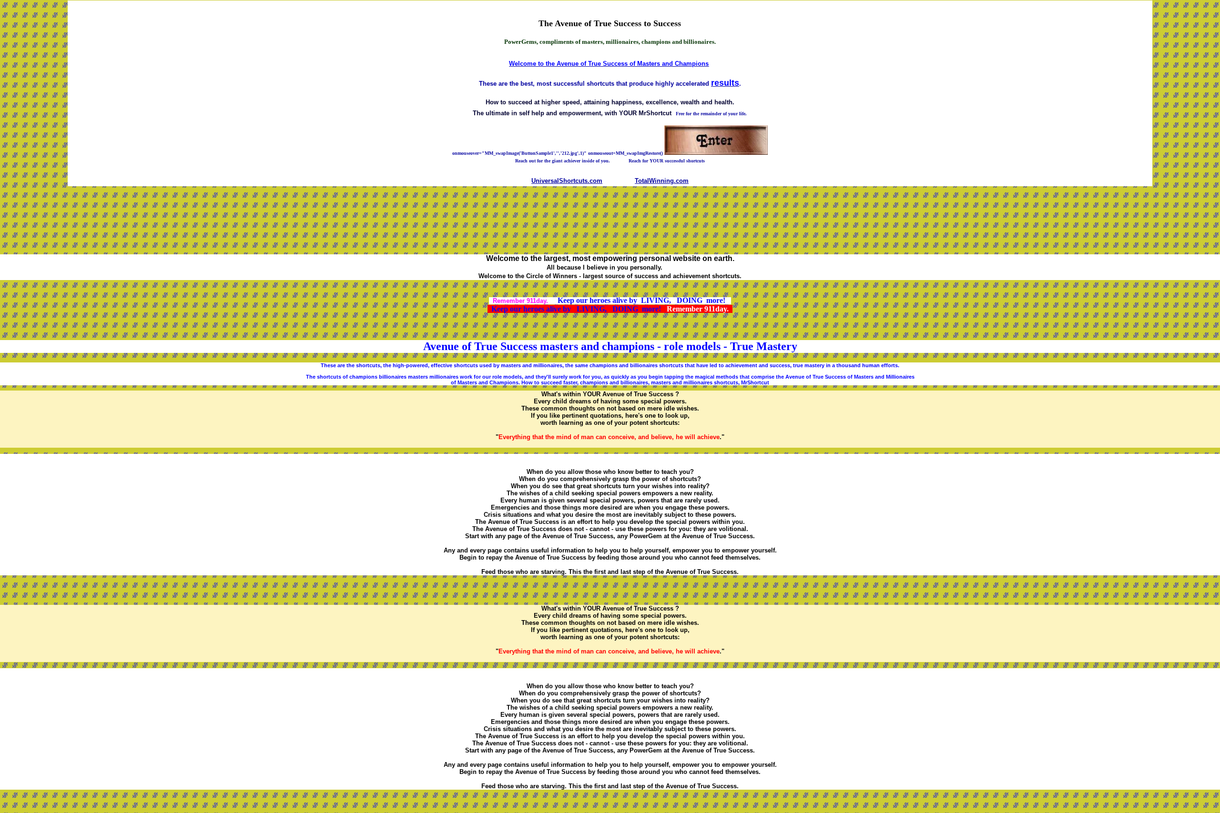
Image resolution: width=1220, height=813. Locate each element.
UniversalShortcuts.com (566, 180)
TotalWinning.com (662, 180)
